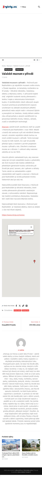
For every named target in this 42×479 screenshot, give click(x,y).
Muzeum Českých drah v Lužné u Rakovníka (21, 230)
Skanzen (9, 66)
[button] (20, 238)
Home (4, 66)
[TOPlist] (21, 477)
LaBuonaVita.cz (19, 470)
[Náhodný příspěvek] (34, 60)
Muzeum (8, 69)
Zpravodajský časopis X (24, 472)
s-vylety (21, 350)
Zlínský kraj (25, 310)
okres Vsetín (17, 310)
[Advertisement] (21, 36)
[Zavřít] (31, 227)
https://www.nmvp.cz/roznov (13, 215)
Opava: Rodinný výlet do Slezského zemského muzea (30, 454)
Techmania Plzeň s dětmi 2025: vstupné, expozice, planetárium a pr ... (10, 454)
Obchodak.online (28, 470)
